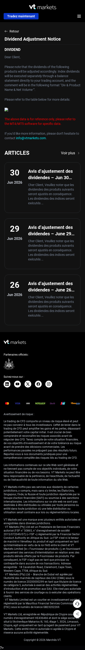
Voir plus (68, 153)
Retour (14, 31)
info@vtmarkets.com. (31, 138)
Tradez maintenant (21, 16)
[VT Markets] (42, 7)
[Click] (7, 384)
